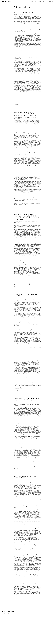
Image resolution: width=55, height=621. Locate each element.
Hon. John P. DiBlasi (6, 1)
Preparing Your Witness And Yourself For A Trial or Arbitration (26, 295)
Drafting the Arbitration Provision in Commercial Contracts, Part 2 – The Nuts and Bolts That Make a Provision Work (26, 114)
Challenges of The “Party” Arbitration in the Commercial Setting (27, 13)
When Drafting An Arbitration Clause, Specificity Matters (25, 477)
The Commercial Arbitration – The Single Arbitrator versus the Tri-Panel (26, 399)
